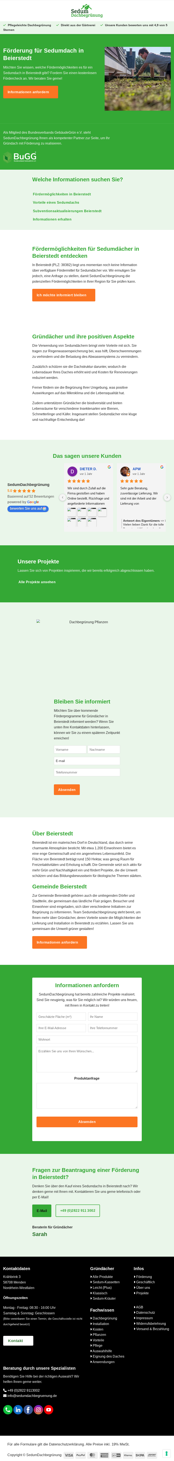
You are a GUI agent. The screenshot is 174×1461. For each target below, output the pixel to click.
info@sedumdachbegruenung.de (32, 1396)
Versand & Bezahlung (152, 1329)
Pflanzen (99, 1334)
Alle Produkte (102, 1277)
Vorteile (98, 1340)
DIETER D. (88, 469)
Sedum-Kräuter (104, 1298)
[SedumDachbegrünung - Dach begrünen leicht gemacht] (87, 11)
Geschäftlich (145, 1282)
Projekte (142, 1293)
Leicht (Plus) (102, 1287)
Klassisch (99, 1293)
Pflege (97, 1345)
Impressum (144, 1318)
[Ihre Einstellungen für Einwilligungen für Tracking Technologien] (167, 1454)
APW (137, 469)
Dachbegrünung (104, 1318)
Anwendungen (103, 1362)
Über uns (142, 1287)
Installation (100, 1324)
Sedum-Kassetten (106, 1282)
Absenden (67, 790)
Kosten (97, 1329)
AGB (139, 1307)
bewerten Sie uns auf (26, 508)
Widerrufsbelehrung (150, 1323)
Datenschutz (145, 1312)
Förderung (143, 1277)
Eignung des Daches (108, 1356)
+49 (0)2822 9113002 (23, 1390)
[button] (35, 11)
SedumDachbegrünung (28, 485)
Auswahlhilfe (102, 1351)
